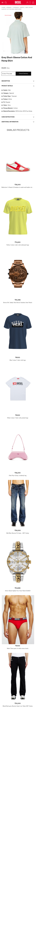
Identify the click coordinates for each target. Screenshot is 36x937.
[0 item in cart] (33, 2)
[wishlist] (30, 2)
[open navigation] (2, 2)
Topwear (16, 7)
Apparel (9, 7)
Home (3, 7)
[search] (6, 2)
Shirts (22, 7)
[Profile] (27, 2)
